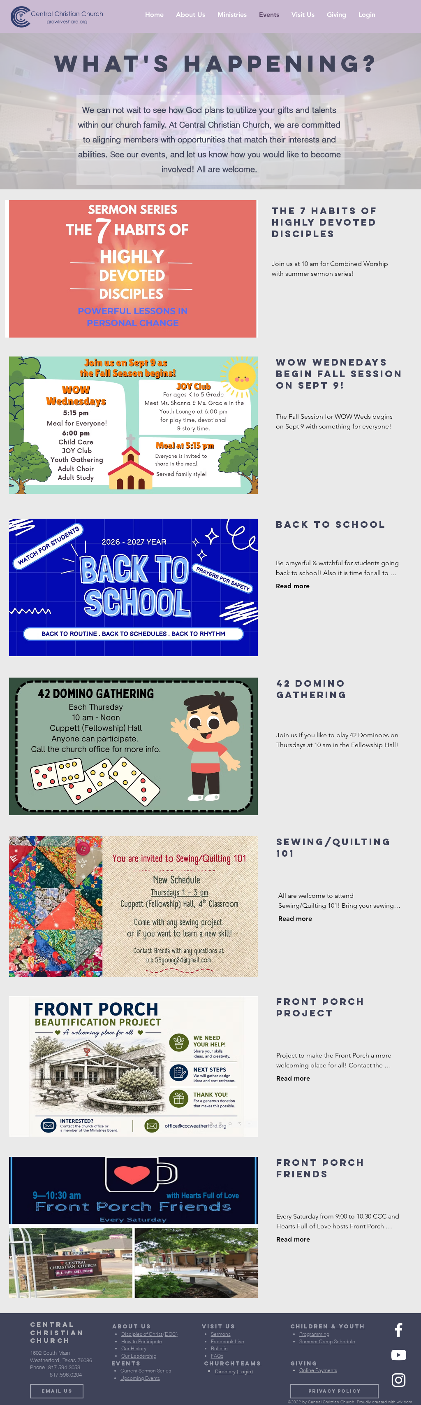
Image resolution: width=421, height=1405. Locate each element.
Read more (293, 586)
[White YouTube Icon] (398, 1355)
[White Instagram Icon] (398, 1380)
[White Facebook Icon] (398, 1330)
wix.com (404, 1402)
